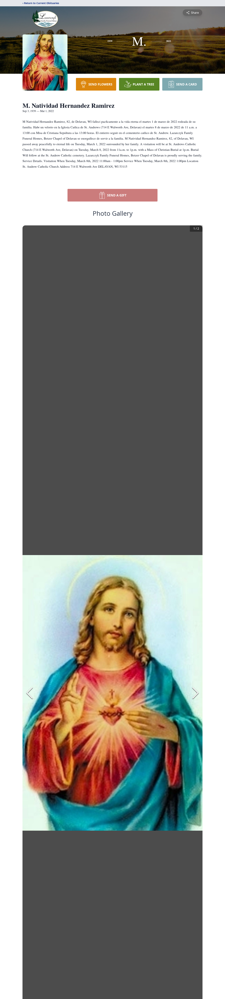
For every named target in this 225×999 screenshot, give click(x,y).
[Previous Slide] (29, 693)
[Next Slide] (195, 693)
